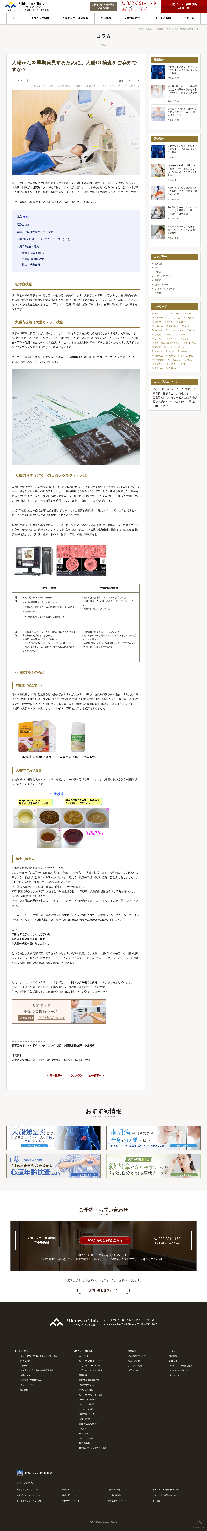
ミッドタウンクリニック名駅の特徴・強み (38, 1356)
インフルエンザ (171, 313)
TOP (15, 18)
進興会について (27, 1365)
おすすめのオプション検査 (90, 1395)
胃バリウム (190, 343)
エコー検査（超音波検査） (167, 343)
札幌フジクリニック (71, 1501)
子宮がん (173, 368)
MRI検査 (159, 339)
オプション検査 (86, 1390)
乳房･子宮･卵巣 (162, 276)
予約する (83, 1429)
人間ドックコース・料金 (89, 1365)
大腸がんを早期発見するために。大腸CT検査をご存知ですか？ (173, 29)
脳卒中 (158, 322)
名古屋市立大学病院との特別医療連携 (36, 1370)
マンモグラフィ (119, 86)
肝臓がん (159, 364)
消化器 (20, 80)
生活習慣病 (65, 86)
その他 (158, 293)
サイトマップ (175, 1375)
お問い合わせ (134, 1370)
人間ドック (84, 1356)
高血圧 (188, 313)
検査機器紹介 (85, 1443)
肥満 (183, 364)
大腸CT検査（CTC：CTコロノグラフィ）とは (44, 239)
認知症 (182, 322)
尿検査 (103, 86)
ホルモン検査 (187, 355)
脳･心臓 (159, 263)
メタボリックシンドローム (167, 318)
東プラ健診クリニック (117, 1501)
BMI (156, 313)
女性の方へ (25, 1375)
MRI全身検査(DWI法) (165, 289)
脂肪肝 (185, 339)
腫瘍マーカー (161, 284)
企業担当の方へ (133, 18)
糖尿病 (158, 347)
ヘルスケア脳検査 (87, 1404)
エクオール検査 (86, 1409)
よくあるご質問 (135, 1365)
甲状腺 (158, 280)
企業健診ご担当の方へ (137, 1356)
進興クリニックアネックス (119, 1489)
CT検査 (78, 86)
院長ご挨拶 (25, 1361)
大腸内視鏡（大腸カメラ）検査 (35, 231)
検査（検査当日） (32, 264)
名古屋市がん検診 (87, 1385)
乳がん (172, 355)
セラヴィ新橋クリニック (27, 1489)
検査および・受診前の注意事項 (92, 1448)
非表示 (26, 216)
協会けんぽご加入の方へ (89, 1424)
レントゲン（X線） (46, 86)
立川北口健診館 (114, 1495)
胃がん (172, 351)
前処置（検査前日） (33, 253)
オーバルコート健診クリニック (166, 1489)
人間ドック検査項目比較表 (90, 1370)
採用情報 (173, 1356)
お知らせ (173, 1361)
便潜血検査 (23, 224)
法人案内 (24, 1390)
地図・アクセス (135, 1361)
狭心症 (192, 330)
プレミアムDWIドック (88, 1399)
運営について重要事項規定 (181, 1365)
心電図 (158, 334)
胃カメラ (135, 86)
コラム (141, 29)
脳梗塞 (184, 351)
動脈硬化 (159, 330)
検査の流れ (84, 1433)
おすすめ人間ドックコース (90, 1361)
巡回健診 (156, 1501)
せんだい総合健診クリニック (165, 1495)
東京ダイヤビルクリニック (28, 1495)
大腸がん (159, 351)
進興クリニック (69, 1489)
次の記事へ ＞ (97, 1075)
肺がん (190, 360)
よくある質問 (163, 18)
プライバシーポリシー (179, 1370)
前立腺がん (174, 326)
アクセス (189, 18)
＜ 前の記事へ (55, 1075)
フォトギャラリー (28, 1385)
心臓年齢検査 (85, 1419)
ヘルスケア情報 (86, 1438)
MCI (187, 326)
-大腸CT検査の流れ (28, 246)
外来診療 (106, 18)
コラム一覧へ (75, 1075)
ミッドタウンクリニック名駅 (29, 1501)
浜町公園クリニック (71, 1495)
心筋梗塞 (159, 326)
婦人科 (170, 334)
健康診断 (83, 1375)
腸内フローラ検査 (87, 1414)
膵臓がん (189, 318)
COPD (182, 334)
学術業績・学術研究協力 (31, 1380)
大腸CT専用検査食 (33, 258)
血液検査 (91, 86)
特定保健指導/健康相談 (89, 1380)
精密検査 (159, 355)
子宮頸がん (176, 360)
